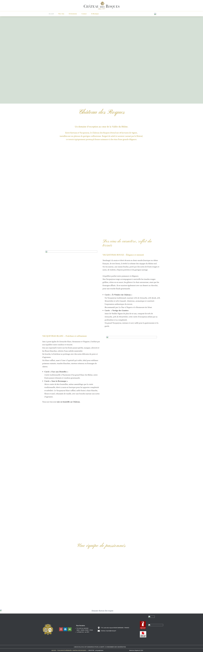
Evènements (73, 14)
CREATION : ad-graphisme (95, 650)
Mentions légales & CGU (136, 650)
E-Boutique (95, 14)
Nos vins (61, 14)
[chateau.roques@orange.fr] (99, 631)
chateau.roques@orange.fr (108, 630)
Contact (84, 14)
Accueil (51, 14)
